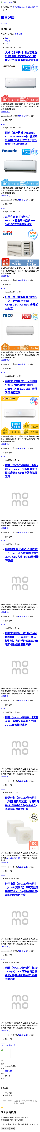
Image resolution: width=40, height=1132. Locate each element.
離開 (12, 1128)
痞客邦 (20, 116)
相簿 (7, 38)
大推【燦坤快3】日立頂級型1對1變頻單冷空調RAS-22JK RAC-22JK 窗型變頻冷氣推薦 (21, 56)
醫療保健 (18, 34)
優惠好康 (8, 18)
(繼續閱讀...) (5, 112)
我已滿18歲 (5, 1128)
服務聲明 (23, 1103)
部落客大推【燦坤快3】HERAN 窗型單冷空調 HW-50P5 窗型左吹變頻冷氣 (20, 220)
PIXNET (10, 1101)
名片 (7, 43)
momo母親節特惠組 (13, 858)
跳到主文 (4, 23)
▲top (3, 124)
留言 (25, 116)
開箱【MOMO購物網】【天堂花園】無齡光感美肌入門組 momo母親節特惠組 (21, 721)
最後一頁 (12, 1045)
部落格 (7, 41)
